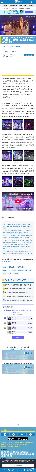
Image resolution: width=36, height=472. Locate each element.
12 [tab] (22, 12)
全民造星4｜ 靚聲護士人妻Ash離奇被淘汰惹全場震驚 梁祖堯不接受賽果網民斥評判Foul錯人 (17, 236)
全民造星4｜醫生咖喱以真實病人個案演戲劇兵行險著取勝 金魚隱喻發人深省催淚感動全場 (17, 232)
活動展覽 (4, 442)
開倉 (12, 442)
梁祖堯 (21, 270)
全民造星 (28, 270)
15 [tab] (20, 14)
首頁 (3, 46)
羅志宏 (7, 51)
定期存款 (27, 8)
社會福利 (17, 447)
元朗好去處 (4, 444)
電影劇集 (18, 46)
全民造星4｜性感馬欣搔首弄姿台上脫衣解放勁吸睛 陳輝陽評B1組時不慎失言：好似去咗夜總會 (17, 241)
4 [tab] (19, 10)
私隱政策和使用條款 (15, 462)
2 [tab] (16, 10)
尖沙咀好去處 (19, 442)
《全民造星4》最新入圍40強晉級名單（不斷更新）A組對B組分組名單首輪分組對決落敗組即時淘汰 (17, 226)
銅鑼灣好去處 (29, 442)
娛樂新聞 (21, 8)
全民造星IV (21, 267)
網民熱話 (3, 452)
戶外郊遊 (10, 447)
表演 (4, 273)
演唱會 (6, 5)
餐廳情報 (4, 447)
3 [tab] (17, 10)
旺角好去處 (20, 444)
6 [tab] (22, 10)
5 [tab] (21, 10)
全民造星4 (12, 267)
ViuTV (14, 270)
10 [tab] (19, 12)
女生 (4, 267)
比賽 (10, 273)
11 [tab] (21, 12)
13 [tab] (17, 14)
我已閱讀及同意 (18, 465)
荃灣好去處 (12, 444)
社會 (26, 444)
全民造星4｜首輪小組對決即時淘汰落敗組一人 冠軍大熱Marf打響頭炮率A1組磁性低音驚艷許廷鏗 (17, 247)
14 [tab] (18, 14)
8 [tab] (16, 12)
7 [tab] (14, 12)
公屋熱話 (14, 8)
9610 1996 (7, 262)
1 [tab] (14, 10)
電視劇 (16, 273)
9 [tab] (17, 12)
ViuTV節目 (6, 270)
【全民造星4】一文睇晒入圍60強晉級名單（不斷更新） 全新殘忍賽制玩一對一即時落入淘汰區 (17, 252)
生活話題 (10, 46)
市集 (9, 442)
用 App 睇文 (29, 55)
